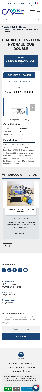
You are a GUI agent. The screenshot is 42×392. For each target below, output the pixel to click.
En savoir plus (27, 389)
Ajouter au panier (19, 75)
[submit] (38, 19)
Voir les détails (20, 234)
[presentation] (5, 245)
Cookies (31, 368)
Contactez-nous (19, 81)
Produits (12, 364)
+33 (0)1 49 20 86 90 (23, 92)
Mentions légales (21, 371)
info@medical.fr (8, 303)
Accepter (8, 389)
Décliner (16, 389)
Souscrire (21, 336)
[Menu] (32, 11)
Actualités (26, 364)
